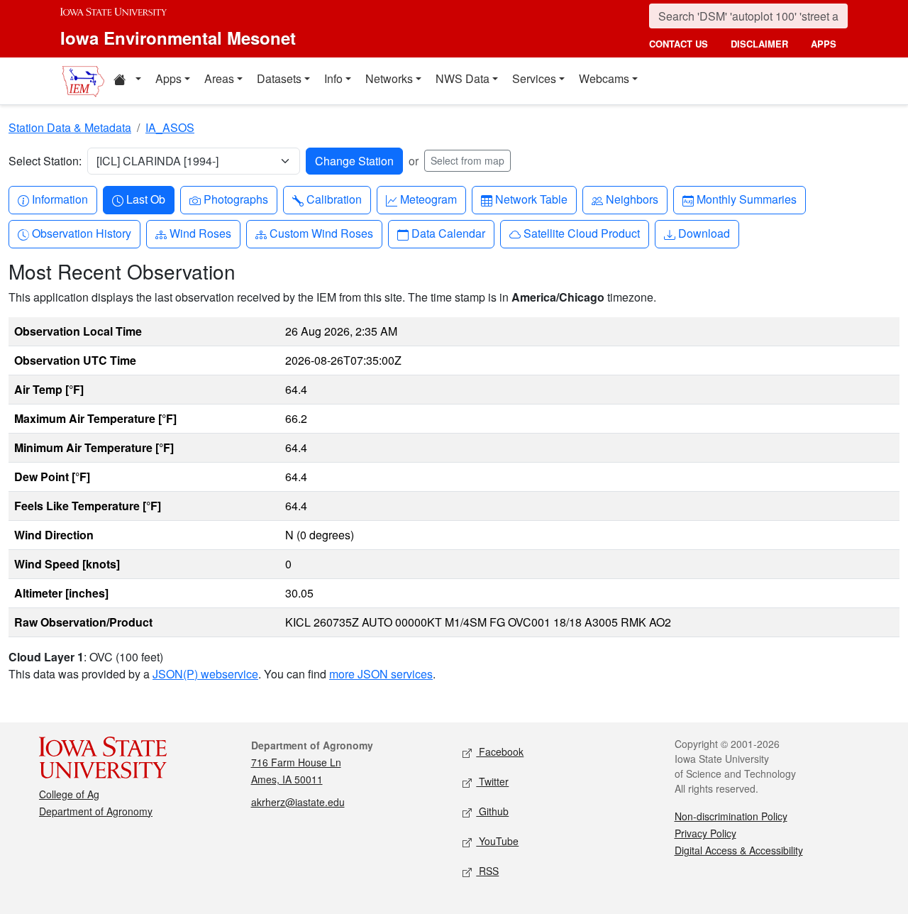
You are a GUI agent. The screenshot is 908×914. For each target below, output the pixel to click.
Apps (168, 78)
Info (333, 78)
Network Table (531, 198)
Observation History (81, 232)
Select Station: (45, 161)
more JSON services (381, 674)
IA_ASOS (169, 127)
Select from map (467, 160)
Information (59, 198)
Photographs (235, 198)
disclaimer (759, 43)
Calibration (334, 198)
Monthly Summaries (746, 198)
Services (534, 78)
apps (823, 43)
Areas (219, 78)
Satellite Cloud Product (581, 232)
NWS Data (462, 78)
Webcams (604, 78)
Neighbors (631, 198)
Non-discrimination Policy (731, 816)
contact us (678, 43)
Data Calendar (448, 232)
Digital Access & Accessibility (739, 850)
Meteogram (428, 198)
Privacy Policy (705, 833)
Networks (389, 78)
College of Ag (69, 794)
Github (492, 811)
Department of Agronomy (96, 811)
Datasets (279, 78)
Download (703, 232)
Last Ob (145, 198)
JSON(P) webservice (205, 674)
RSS (487, 871)
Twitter (492, 781)
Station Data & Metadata (70, 127)
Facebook (500, 751)
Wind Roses (200, 232)
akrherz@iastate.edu (298, 802)
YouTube (497, 841)
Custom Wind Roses (321, 232)
